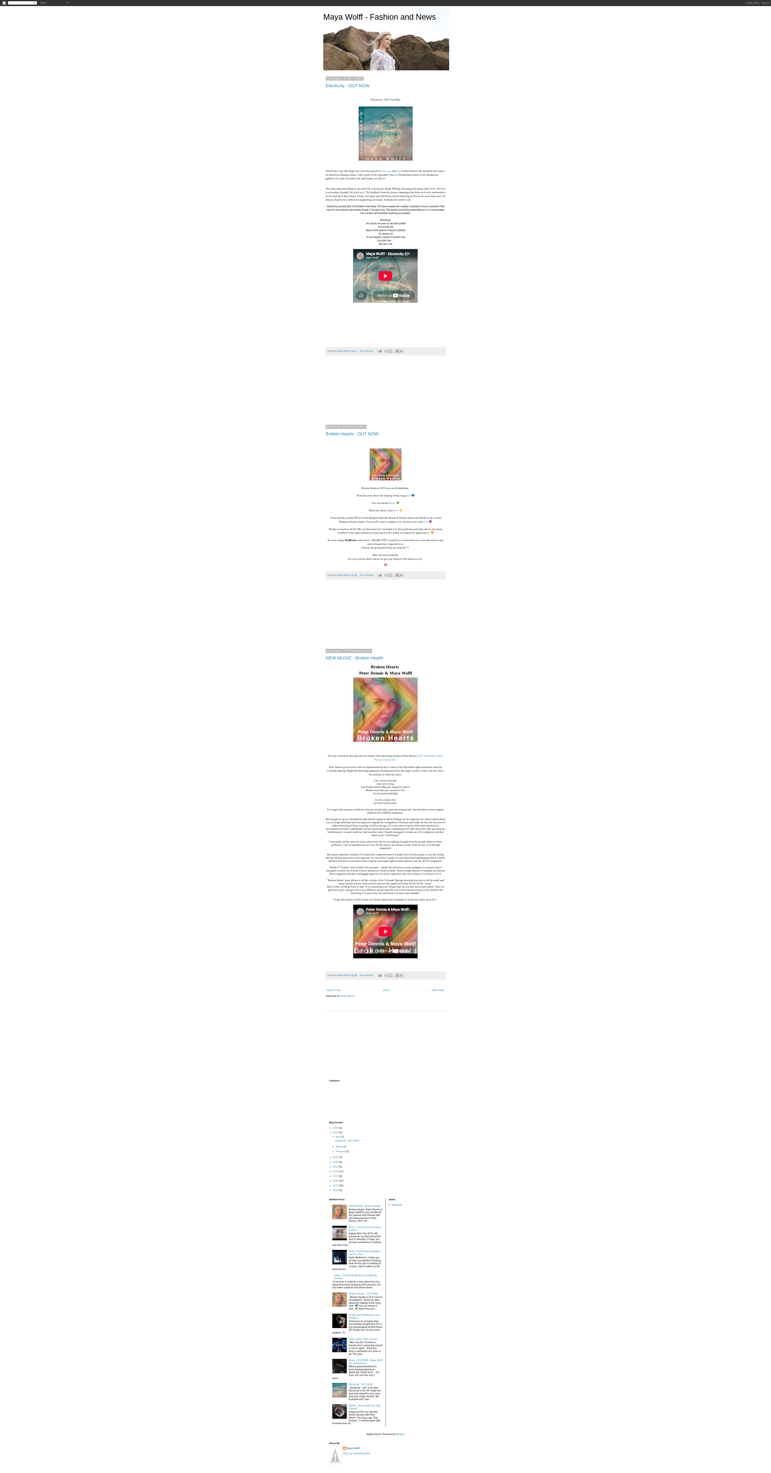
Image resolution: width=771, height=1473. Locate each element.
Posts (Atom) (347, 996)
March (339, 1146)
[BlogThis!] (390, 351)
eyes (399, 170)
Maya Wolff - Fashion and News (379, 16)
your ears (387, 170)
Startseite (397, 1204)
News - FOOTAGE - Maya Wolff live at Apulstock (365, 1361)
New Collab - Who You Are (363, 1339)
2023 (336, 1132)
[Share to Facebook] (398, 351)
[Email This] (386, 351)
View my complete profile (356, 1453)
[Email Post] (379, 351)
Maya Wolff (353, 1448)
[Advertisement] (385, 393)
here (408, 495)
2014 (336, 1190)
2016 (336, 1180)
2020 (336, 1162)
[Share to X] (394, 351)
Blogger (400, 1434)
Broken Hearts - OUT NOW (352, 433)
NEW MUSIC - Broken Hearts (354, 657)
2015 (336, 1185)
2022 (336, 1157)
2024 (336, 1128)
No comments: (367, 351)
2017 (336, 1176)
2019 (336, 1166)
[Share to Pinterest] (401, 351)
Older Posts (438, 990)
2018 (336, 1171)
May (338, 1136)
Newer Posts (334, 990)
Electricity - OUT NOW (348, 85)
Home (386, 990)
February (341, 1151)
